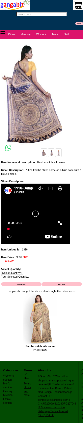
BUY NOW (61, 284)
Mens (55, 34)
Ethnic (12, 34)
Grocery (26, 34)
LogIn (79, 23)
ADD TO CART (21, 284)
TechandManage (62, 391)
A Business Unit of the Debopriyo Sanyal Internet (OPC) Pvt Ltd (53, 411)
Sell (66, 34)
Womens (41, 34)
